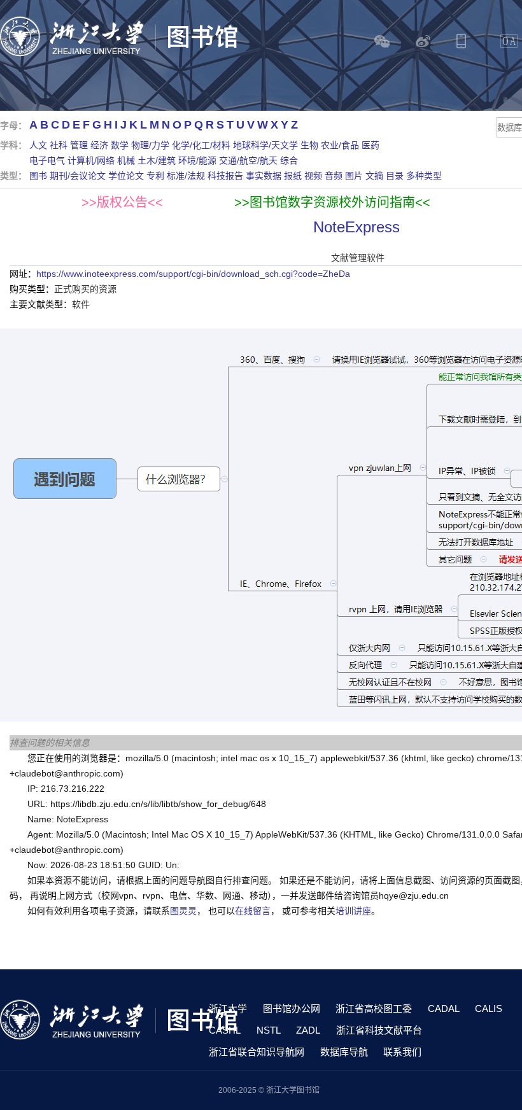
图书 (38, 176)
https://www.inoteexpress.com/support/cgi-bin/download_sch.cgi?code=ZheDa (193, 274)
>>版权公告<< (122, 202)
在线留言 (253, 911)
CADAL (444, 1008)
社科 (58, 145)
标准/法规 (186, 176)
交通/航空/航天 (248, 160)
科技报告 (225, 176)
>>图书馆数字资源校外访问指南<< (332, 202)
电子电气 (47, 160)
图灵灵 (183, 911)
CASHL (225, 1030)
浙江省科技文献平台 (379, 1030)
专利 (155, 176)
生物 (309, 145)
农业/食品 (340, 145)
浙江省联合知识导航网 (256, 1051)
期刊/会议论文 (78, 176)
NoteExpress (356, 226)
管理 (79, 145)
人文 (38, 145)
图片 (354, 176)
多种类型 (424, 176)
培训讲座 (353, 911)
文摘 (374, 176)
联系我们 (402, 1051)
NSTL (269, 1030)
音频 (333, 176)
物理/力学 (150, 145)
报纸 (293, 176)
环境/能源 (197, 160)
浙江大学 (228, 1008)
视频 (313, 176)
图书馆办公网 (291, 1008)
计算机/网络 (91, 160)
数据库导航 (344, 1051)
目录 (395, 176)
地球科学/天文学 (265, 145)
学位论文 (126, 176)
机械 (126, 160)
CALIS (488, 1008)
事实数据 (263, 176)
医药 (370, 145)
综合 (289, 160)
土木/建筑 (157, 160)
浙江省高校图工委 (373, 1008)
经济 (99, 145)
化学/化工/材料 (201, 145)
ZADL (308, 1030)
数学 (120, 145)
